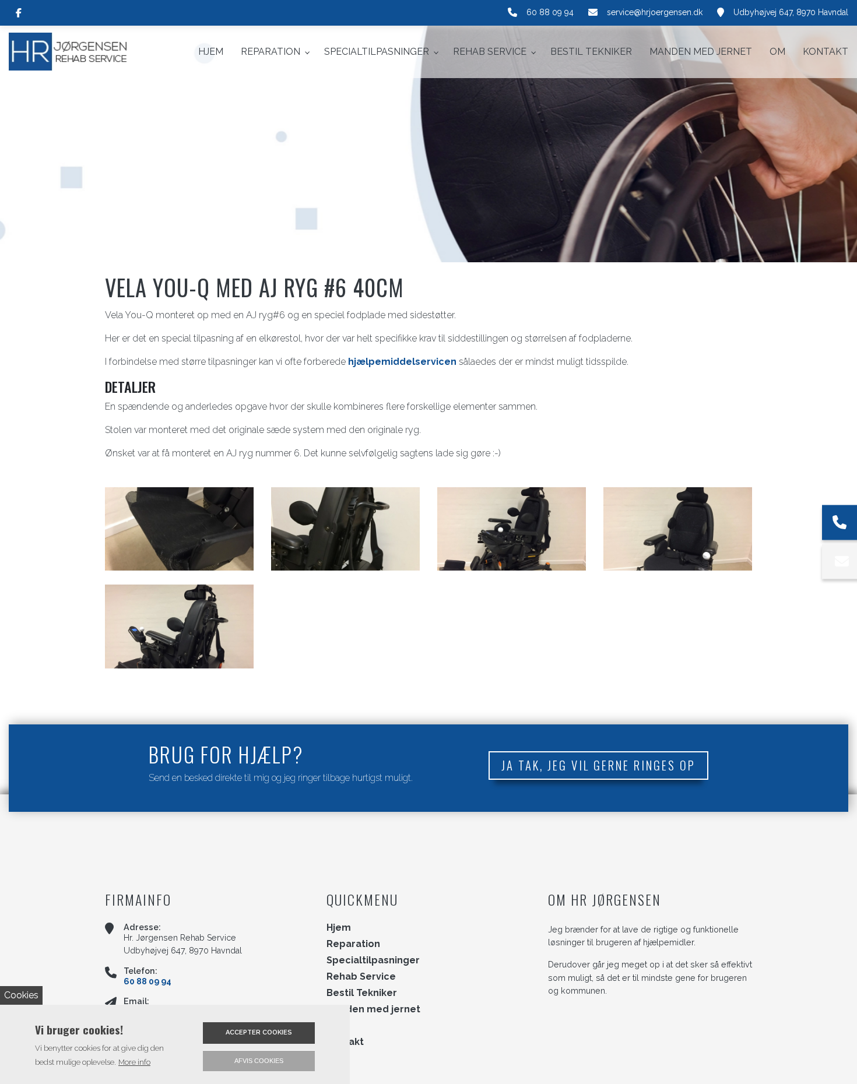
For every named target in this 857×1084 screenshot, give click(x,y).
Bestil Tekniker (361, 993)
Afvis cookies (258, 1060)
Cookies (21, 995)
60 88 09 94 (550, 12)
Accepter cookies (259, 1032)
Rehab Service (361, 976)
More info (134, 1062)
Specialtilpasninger (373, 960)
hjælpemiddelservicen (402, 361)
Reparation (353, 944)
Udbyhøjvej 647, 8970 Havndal (790, 12)
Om (334, 1025)
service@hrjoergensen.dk (655, 12)
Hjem (338, 927)
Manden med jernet (373, 1009)
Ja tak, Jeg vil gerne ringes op (598, 765)
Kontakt (345, 1042)
